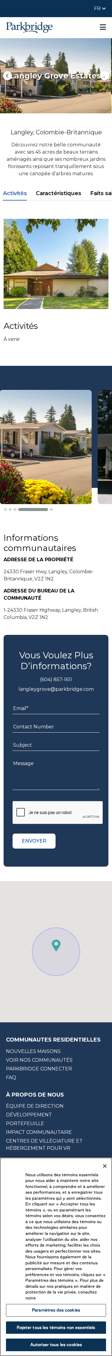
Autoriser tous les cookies (56, 1344)
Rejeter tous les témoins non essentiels (56, 1327)
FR (98, 8)
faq (11, 1077)
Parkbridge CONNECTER (39, 1069)
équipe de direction (35, 1106)
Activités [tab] (15, 193)
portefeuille (25, 1123)
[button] (5, 509)
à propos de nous (35, 1094)
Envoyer (34, 841)
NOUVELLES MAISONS (33, 1051)
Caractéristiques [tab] (58, 193)
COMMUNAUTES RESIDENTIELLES (53, 1039)
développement (29, 1115)
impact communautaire (39, 1132)
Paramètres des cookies (56, 1310)
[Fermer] (104, 1166)
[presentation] (7, 75)
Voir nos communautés (39, 1060)
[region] (56, 1257)
